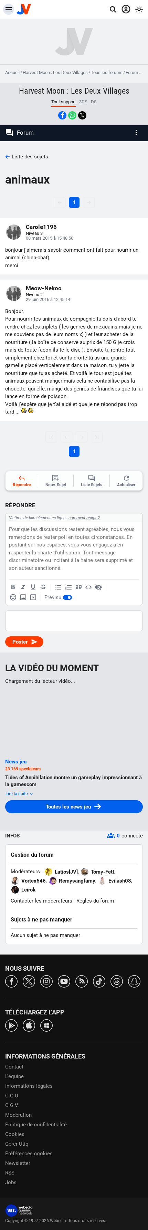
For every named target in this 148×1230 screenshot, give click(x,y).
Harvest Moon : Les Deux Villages (55, 72)
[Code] (88, 587)
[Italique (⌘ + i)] (23, 587)
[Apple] (29, 1025)
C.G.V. (12, 1105)
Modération (18, 1115)
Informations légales (29, 1086)
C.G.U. (12, 1096)
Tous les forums (107, 72)
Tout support (63, 101)
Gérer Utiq (17, 1144)
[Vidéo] (33, 597)
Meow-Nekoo (44, 288)
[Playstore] (11, 1025)
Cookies (14, 1134)
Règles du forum (95, 901)
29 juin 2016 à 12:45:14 (48, 299)
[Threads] (116, 981)
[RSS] (81, 981)
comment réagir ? (84, 517)
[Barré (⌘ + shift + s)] (43, 587)
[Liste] (58, 587)
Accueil (12, 72)
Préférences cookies (29, 1153)
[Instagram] (46, 981)
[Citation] (78, 587)
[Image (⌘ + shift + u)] (23, 597)
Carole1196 (41, 226)
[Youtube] (64, 981)
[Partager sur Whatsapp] (72, 115)
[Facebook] (11, 981)
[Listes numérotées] (68, 587)
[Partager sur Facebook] (62, 115)
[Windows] (46, 1025)
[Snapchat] (134, 981)
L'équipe (14, 1076)
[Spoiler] (98, 587)
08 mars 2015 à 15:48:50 (49, 238)
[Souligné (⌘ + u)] (33, 587)
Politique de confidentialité (36, 1125)
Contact (14, 1067)
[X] (29, 981)
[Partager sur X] (82, 115)
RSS (9, 1173)
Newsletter (17, 1163)
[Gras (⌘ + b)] (13, 587)
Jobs (11, 1182)
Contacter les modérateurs (41, 901)
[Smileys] (13, 597)
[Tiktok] (99, 981)
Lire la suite (17, 793)
